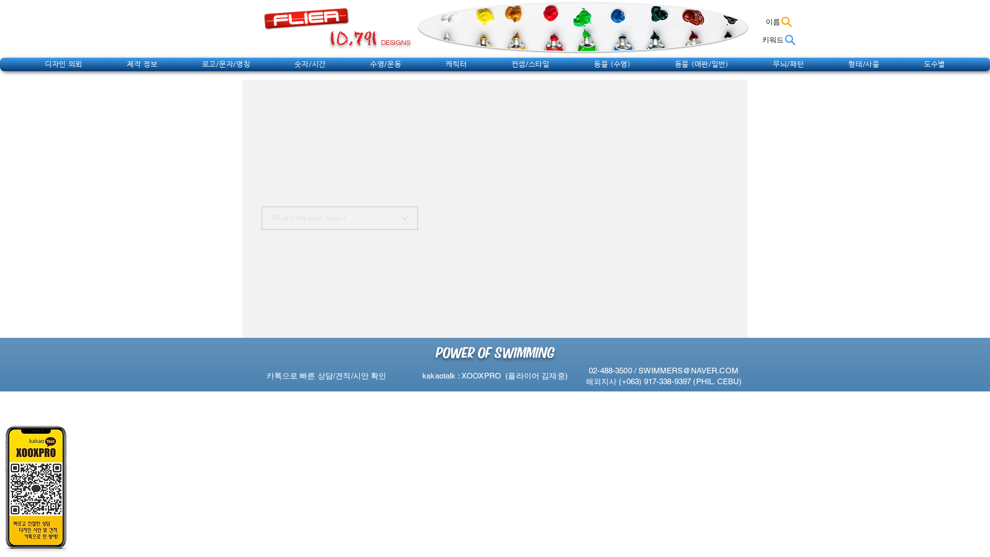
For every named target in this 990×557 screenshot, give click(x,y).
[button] (64, 64)
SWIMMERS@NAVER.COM (688, 370)
